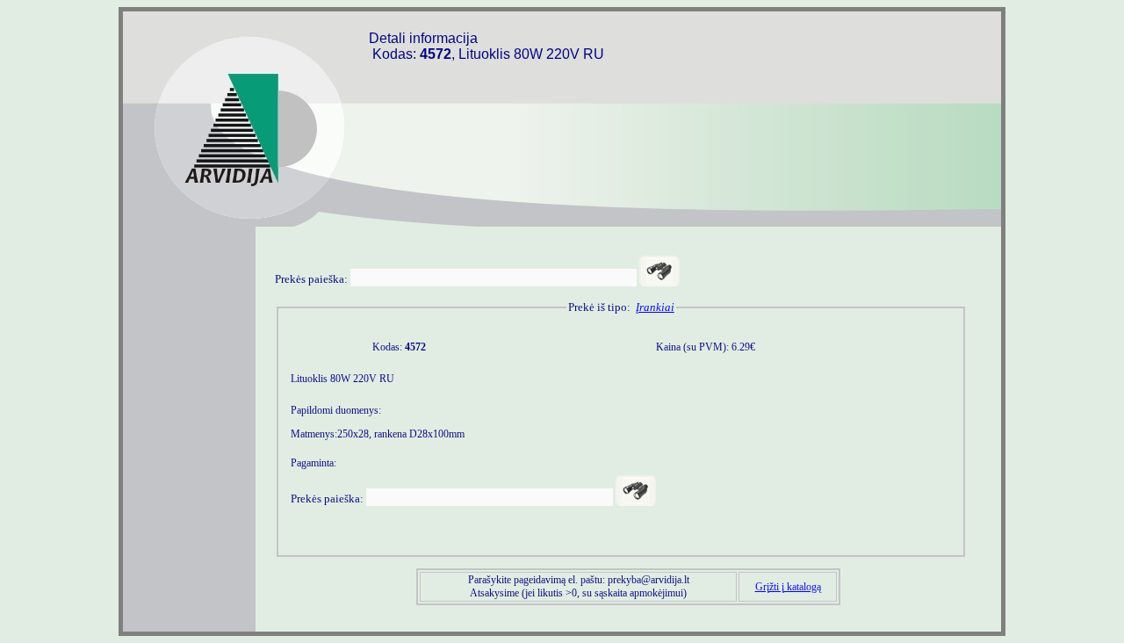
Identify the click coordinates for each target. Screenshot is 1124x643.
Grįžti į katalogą (788, 587)
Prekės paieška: (311, 278)
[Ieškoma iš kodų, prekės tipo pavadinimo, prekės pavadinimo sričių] (659, 271)
